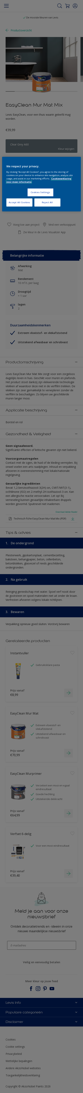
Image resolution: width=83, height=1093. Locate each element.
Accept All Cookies (19, 202)
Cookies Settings (40, 192)
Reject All (47, 202)
